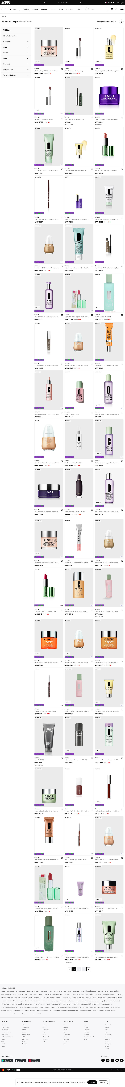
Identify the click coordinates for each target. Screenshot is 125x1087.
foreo (106, 991)
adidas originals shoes (33, 991)
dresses (27, 1000)
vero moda (113, 991)
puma (69, 991)
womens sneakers (79, 1000)
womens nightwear (30, 1010)
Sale (44, 1041)
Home (79, 9)
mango (41, 994)
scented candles (6, 1007)
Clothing (45, 1025)
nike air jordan (77, 994)
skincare (101, 1010)
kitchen (82, 1007)
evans (50, 991)
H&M (23, 1036)
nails (14, 1013)
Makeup (86, 1027)
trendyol (83, 991)
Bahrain (3, 1044)
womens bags (55, 1000)
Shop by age (108, 1044)
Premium (69, 9)
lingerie (76, 1007)
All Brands (24, 1044)
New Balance (25, 1027)
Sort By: (100, 22)
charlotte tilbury (38, 1013)
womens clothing (18, 1010)
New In (65, 1025)
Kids (61, 9)
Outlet (53, 9)
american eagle (58, 991)
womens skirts (75, 1004)
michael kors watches (99, 997)
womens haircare (40, 1004)
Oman (3, 1046)
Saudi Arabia (4, 1034)
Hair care (86, 1032)
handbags (15, 1007)
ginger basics (50, 997)
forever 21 (100, 991)
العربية (121, 3)
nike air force (67, 994)
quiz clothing (13, 994)
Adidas (24, 1029)
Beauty (44, 9)
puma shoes (75, 991)
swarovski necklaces (78, 997)
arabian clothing (12, 1000)
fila (118, 991)
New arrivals (46, 1036)
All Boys (107, 1048)
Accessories (46, 1029)
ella (65, 991)
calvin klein (4, 994)
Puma (23, 1041)
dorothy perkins (96, 994)
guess (30, 997)
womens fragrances (56, 1007)
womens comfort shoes (112, 1000)
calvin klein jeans (68, 1007)
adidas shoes (10, 991)
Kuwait (3, 1039)
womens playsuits (16, 1004)
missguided (111, 994)
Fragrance (86, 1029)
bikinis (48, 1004)
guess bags (37, 997)
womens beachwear (42, 1010)
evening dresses (35, 1000)
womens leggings (91, 1007)
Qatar (2, 1041)
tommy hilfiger (5, 997)
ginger (43, 997)
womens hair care (6, 1013)
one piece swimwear (103, 1007)
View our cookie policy (78, 1082)
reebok (105, 994)
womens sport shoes (66, 1000)
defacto (93, 991)
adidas (3, 991)
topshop (119, 994)
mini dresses (74, 1010)
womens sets (5, 1004)
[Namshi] (5, 2)
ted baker (14, 997)
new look (4, 1000)
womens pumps (99, 1000)
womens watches (107, 1004)
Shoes (44, 1027)
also (83, 994)
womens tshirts (85, 1004)
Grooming (66, 1039)
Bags (44, 1032)
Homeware (108, 1039)
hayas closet (58, 994)
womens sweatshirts (85, 1010)
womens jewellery (6, 1010)
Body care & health (89, 1036)
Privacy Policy (5, 1027)
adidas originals (20, 991)
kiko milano (44, 991)
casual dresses (65, 1010)
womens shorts (33, 1007)
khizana (88, 994)
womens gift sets (110, 1010)
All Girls (107, 1046)
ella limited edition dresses (114, 997)
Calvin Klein (25, 1039)
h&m (31, 1013)
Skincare (86, 1034)
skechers (58, 997)
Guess (24, 1032)
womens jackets (95, 1004)
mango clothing (49, 994)
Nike (23, 1025)
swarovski (88, 997)
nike (88, 991)
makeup (95, 1010)
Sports (35, 9)
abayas (21, 1000)
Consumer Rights (6, 1032)
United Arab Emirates (7, 1036)
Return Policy (4, 1029)
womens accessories (28, 1004)
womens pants (66, 1004)
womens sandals (44, 1007)
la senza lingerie (22, 994)
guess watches (67, 997)
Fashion (26, 9)
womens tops (45, 1000)
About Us (3, 1025)
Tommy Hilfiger (26, 1034)
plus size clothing (55, 1010)
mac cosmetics (33, 994)
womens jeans (115, 1007)
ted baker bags (22, 997)
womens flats (89, 1000)
